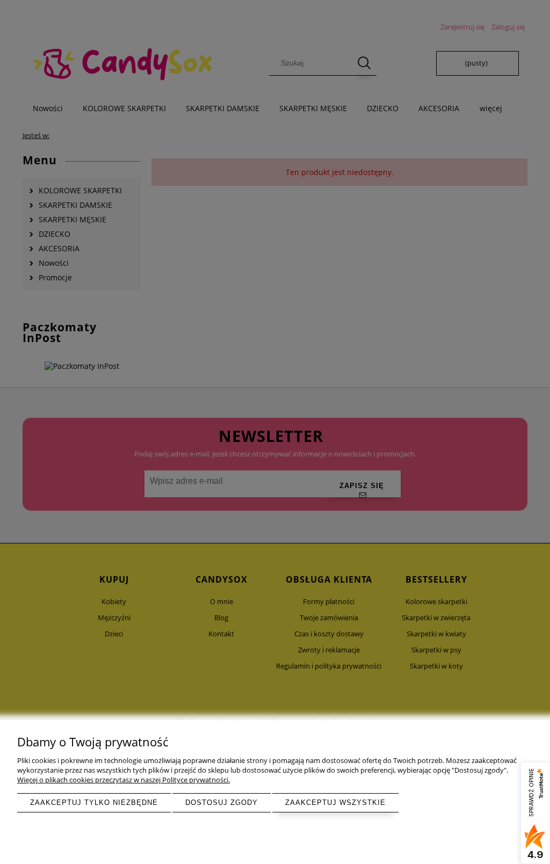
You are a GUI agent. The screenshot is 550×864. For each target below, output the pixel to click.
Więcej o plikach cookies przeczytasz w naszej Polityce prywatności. (123, 780)
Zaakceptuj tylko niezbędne (94, 802)
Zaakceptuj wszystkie (335, 802)
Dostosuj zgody (221, 802)
